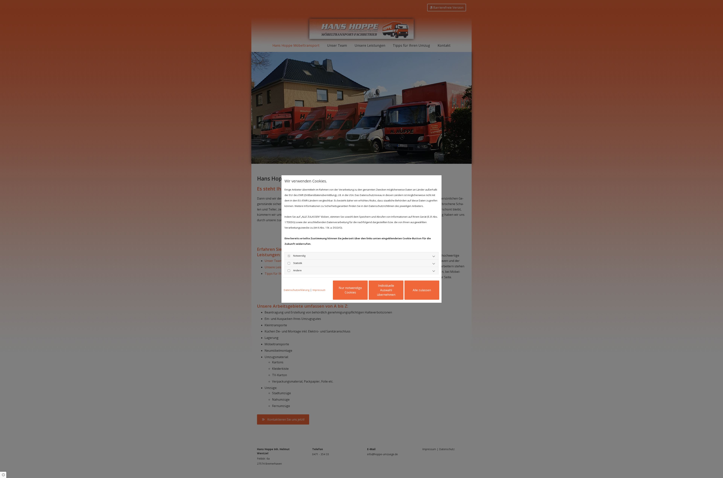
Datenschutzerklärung (296, 290)
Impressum (319, 290)
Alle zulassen (422, 290)
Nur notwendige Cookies (350, 290)
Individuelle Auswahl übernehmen (386, 290)
